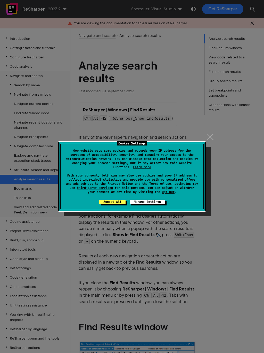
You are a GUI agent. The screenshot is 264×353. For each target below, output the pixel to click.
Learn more (142, 167)
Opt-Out (168, 192)
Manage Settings (147, 202)
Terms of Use (160, 184)
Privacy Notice (120, 184)
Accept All (112, 202)
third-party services (95, 188)
